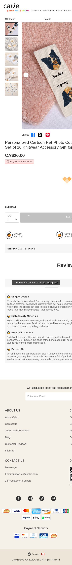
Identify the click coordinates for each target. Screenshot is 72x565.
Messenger (11, 467)
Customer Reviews (15, 443)
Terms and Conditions (17, 430)
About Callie (11, 417)
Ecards (47, 19)
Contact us (11, 423)
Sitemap (9, 450)
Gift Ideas (10, 19)
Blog (7, 437)
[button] (25, 74)
